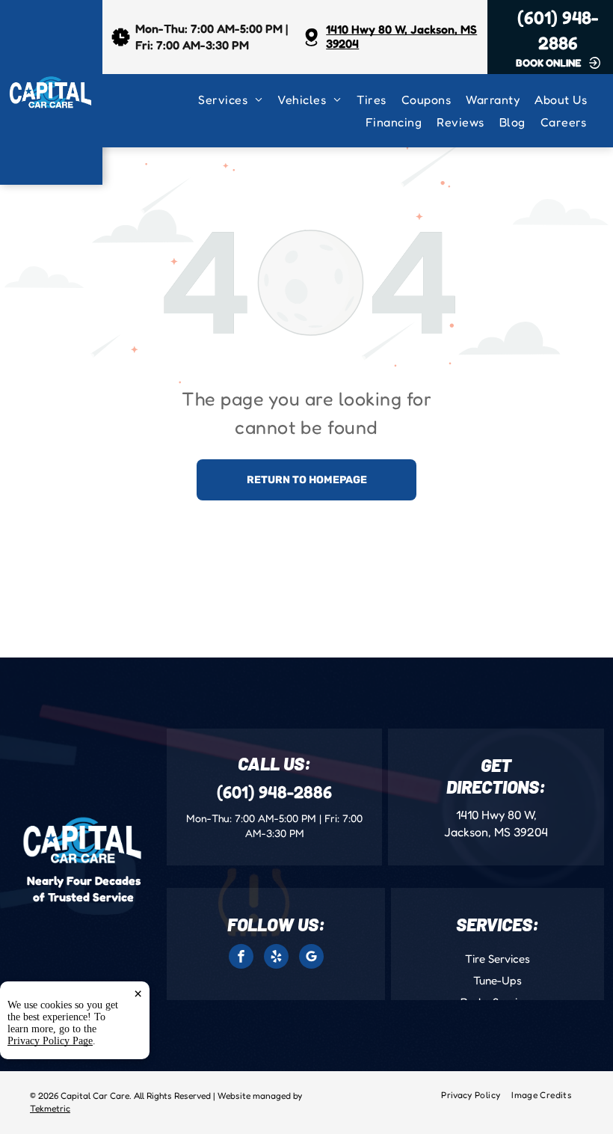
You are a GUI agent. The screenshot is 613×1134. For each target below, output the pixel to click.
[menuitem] (237, 99)
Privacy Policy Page (50, 1040)
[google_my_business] (311, 958)
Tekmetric (50, 1108)
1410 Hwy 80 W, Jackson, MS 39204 (401, 36)
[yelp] (276, 958)
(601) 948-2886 (274, 792)
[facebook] (241, 958)
